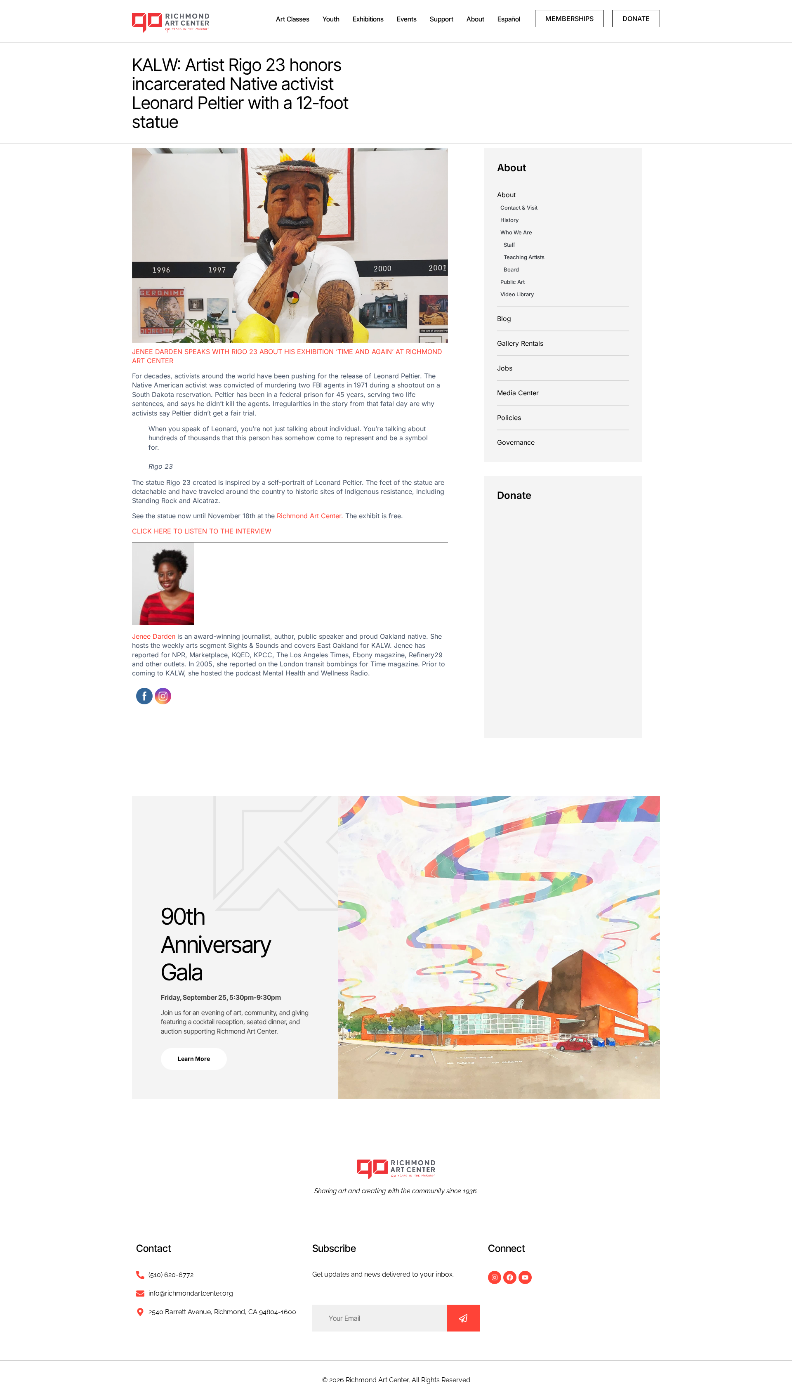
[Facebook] (509, 1277)
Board (511, 269)
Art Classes (292, 19)
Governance (516, 442)
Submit (463, 1318)
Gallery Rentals (520, 343)
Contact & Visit (518, 207)
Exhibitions (368, 19)
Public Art (512, 282)
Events (407, 19)
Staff (509, 244)
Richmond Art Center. (310, 516)
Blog (504, 318)
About (475, 19)
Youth (331, 19)
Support (441, 19)
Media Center (518, 393)
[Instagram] (494, 1277)
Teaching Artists (524, 257)
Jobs (504, 368)
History (509, 220)
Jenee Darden (153, 636)
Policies (509, 417)
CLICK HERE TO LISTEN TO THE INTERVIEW (201, 531)
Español (508, 19)
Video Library (517, 294)
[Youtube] (525, 1277)
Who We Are (516, 232)
